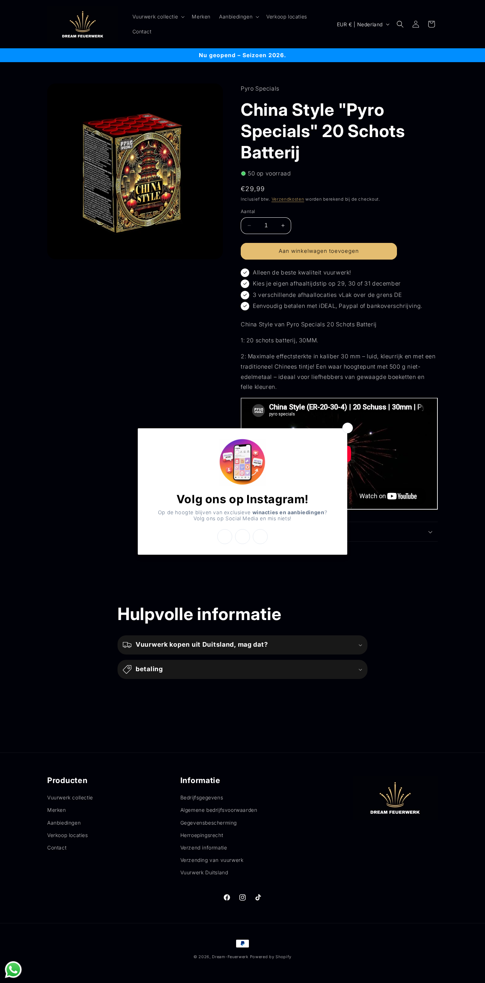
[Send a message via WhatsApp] (13, 969)
